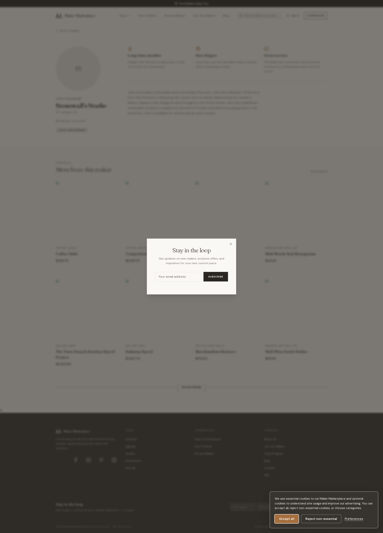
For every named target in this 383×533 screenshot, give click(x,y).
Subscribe (215, 276)
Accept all (286, 519)
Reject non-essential (321, 519)
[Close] (231, 244)
